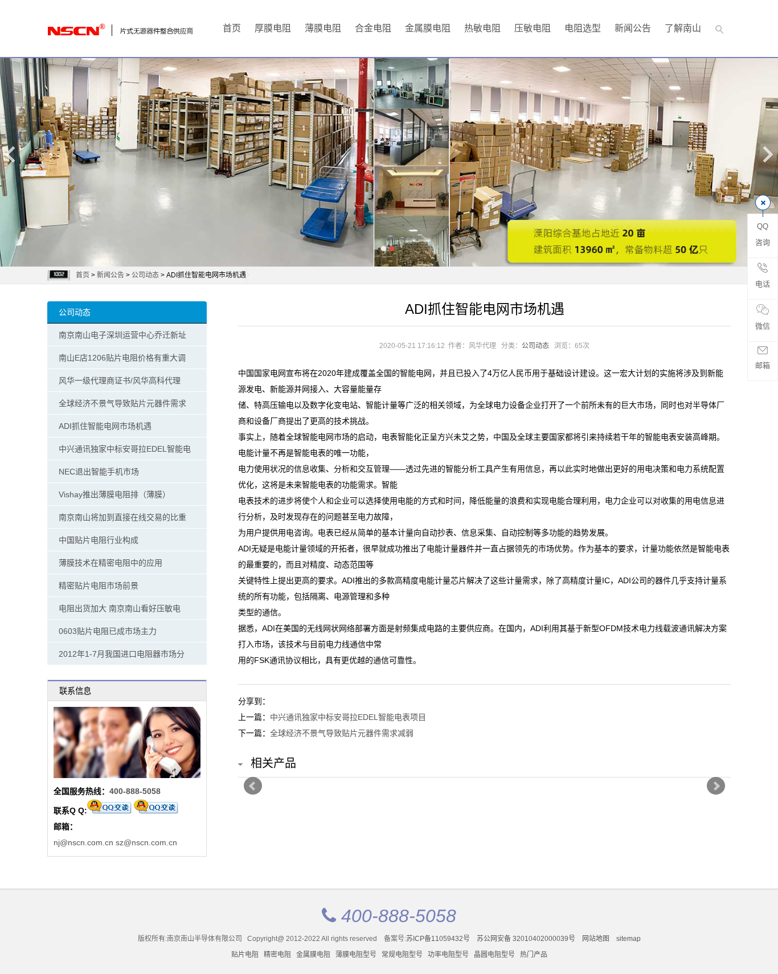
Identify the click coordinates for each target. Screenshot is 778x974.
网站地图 (595, 939)
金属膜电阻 (428, 28)
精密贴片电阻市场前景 (98, 585)
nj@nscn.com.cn (83, 842)
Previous (11, 154)
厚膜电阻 (273, 28)
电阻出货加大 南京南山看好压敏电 (120, 608)
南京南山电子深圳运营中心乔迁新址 (122, 334)
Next (767, 154)
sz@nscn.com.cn (146, 842)
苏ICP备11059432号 (438, 939)
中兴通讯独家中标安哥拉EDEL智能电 (125, 448)
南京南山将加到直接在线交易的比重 (122, 517)
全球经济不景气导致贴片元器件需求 (122, 403)
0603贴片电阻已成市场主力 (108, 631)
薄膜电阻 (323, 28)
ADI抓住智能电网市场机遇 (105, 426)
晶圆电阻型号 (494, 955)
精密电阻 (277, 955)
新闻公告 (633, 28)
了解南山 (683, 28)
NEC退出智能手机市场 (99, 471)
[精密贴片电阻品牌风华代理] (92, 27)
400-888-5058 (135, 791)
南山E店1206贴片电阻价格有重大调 (122, 357)
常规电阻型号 (402, 955)
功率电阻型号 (448, 955)
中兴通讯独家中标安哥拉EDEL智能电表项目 (348, 717)
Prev (253, 786)
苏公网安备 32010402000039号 (527, 939)
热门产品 (533, 955)
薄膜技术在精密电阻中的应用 (110, 562)
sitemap (628, 939)
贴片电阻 (245, 955)
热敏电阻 (482, 28)
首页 (232, 28)
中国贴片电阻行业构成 (98, 540)
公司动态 (145, 275)
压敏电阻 (532, 28)
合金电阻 (373, 28)
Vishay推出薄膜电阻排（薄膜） (114, 494)
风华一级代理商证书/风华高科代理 (120, 380)
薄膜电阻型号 (355, 955)
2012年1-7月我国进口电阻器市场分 (122, 653)
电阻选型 (582, 28)
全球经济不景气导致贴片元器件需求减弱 (341, 733)
